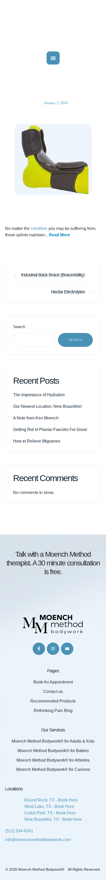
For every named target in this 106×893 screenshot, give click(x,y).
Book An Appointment (53, 682)
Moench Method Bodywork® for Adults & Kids (53, 741)
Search (19, 326)
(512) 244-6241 (19, 831)
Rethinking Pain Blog (53, 710)
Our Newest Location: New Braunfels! (47, 406)
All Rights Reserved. (84, 869)
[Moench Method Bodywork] (53, 24)
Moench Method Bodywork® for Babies (53, 750)
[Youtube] (67, 649)
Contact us (53, 691)
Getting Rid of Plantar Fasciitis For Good (50, 429)
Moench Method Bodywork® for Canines (53, 769)
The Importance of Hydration (39, 395)
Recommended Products (53, 701)
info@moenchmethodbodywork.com (38, 839)
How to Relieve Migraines (36, 441)
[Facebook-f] (39, 649)
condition (39, 228)
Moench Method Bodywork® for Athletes (53, 760)
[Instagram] (53, 649)
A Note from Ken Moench (36, 418)
